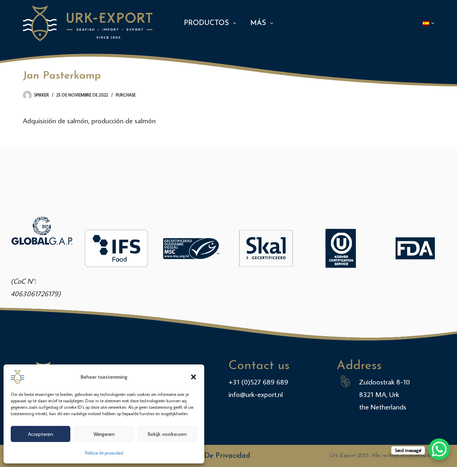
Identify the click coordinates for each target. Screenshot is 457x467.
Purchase (126, 95)
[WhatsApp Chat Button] (439, 449)
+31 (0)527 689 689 (258, 381)
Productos (206, 23)
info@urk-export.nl (255, 394)
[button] (193, 377)
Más (258, 23)
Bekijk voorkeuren (167, 434)
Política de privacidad (104, 453)
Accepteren (40, 434)
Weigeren (104, 434)
